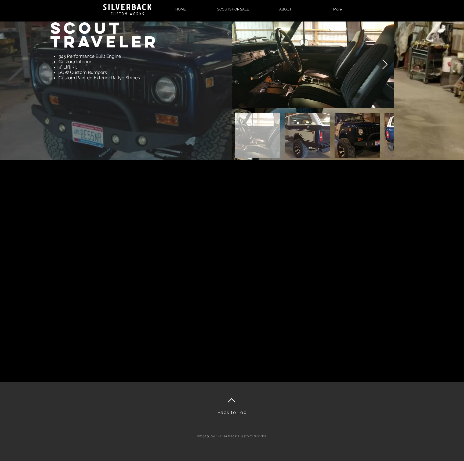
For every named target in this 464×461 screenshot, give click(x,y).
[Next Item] (385, 64)
